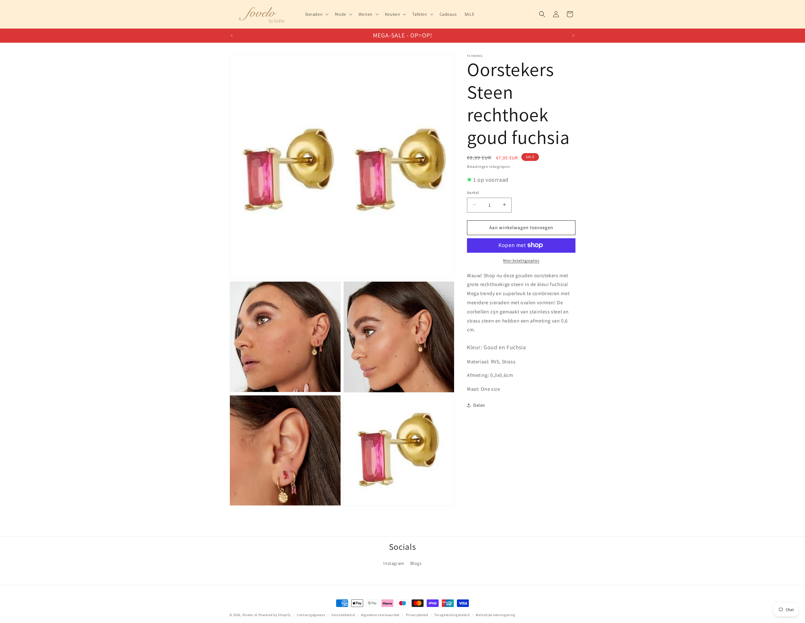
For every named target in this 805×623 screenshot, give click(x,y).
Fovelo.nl (250, 615)
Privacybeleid (417, 614)
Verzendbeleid (343, 614)
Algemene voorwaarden (380, 614)
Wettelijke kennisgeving (495, 614)
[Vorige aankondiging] (232, 35)
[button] (316, 14)
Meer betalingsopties (521, 260)
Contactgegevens (311, 614)
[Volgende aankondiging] (573, 35)
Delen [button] (479, 405)
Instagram (393, 563)
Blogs (416, 563)
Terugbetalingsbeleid (451, 614)
